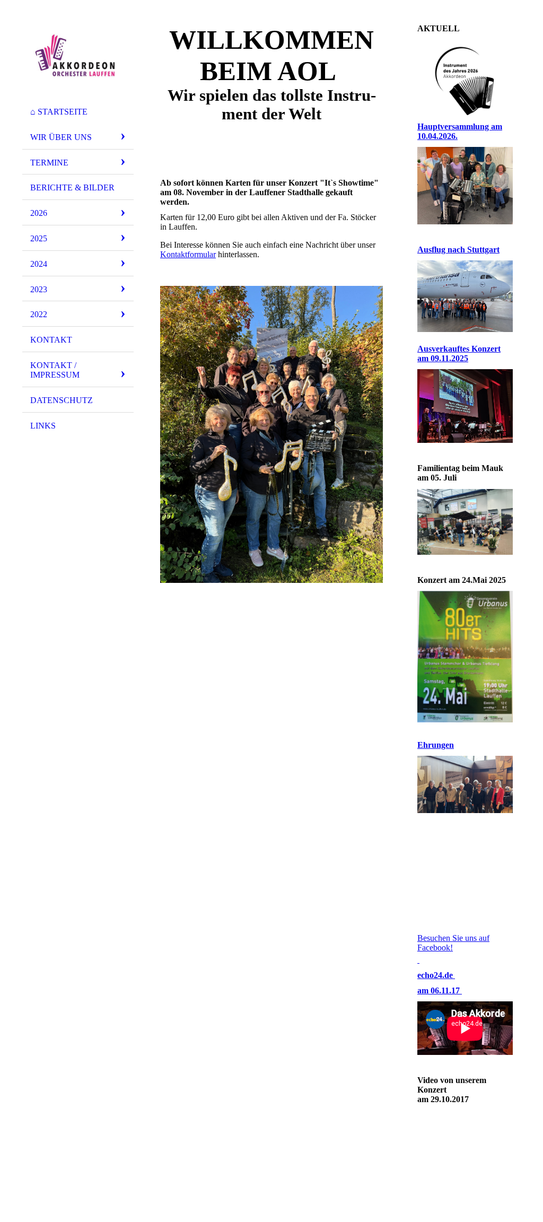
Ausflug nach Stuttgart (458, 249)
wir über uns (61, 137)
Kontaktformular (188, 254)
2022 (38, 314)
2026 (38, 212)
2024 (38, 263)
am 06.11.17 (439, 990)
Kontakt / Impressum (55, 370)
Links (43, 425)
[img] (78, 54)
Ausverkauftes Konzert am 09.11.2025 (459, 353)
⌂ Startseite (58, 111)
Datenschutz (61, 400)
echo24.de (436, 975)
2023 (38, 289)
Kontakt (51, 339)
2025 (38, 238)
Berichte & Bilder (72, 187)
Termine (49, 162)
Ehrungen (435, 744)
